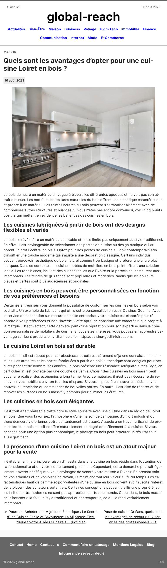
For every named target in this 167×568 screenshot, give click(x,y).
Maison (54, 29)
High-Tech (109, 29)
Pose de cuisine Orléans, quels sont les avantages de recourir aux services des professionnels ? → (133, 516)
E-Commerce (112, 38)
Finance (149, 29)
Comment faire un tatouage (86, 544)
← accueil (13, 7)
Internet (77, 38)
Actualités (16, 29)
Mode (92, 38)
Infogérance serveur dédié (82, 553)
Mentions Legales (128, 544)
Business (72, 29)
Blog (150, 544)
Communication (53, 38)
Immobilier (130, 29)
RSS (161, 562)
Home (32, 544)
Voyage (90, 29)
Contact (16, 544)
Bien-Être (36, 29)
